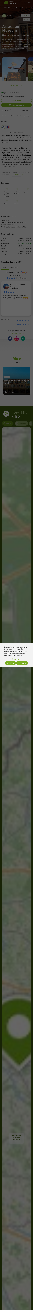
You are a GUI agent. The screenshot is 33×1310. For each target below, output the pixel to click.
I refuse (11, 663)
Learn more (17, 659)
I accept (23, 663)
